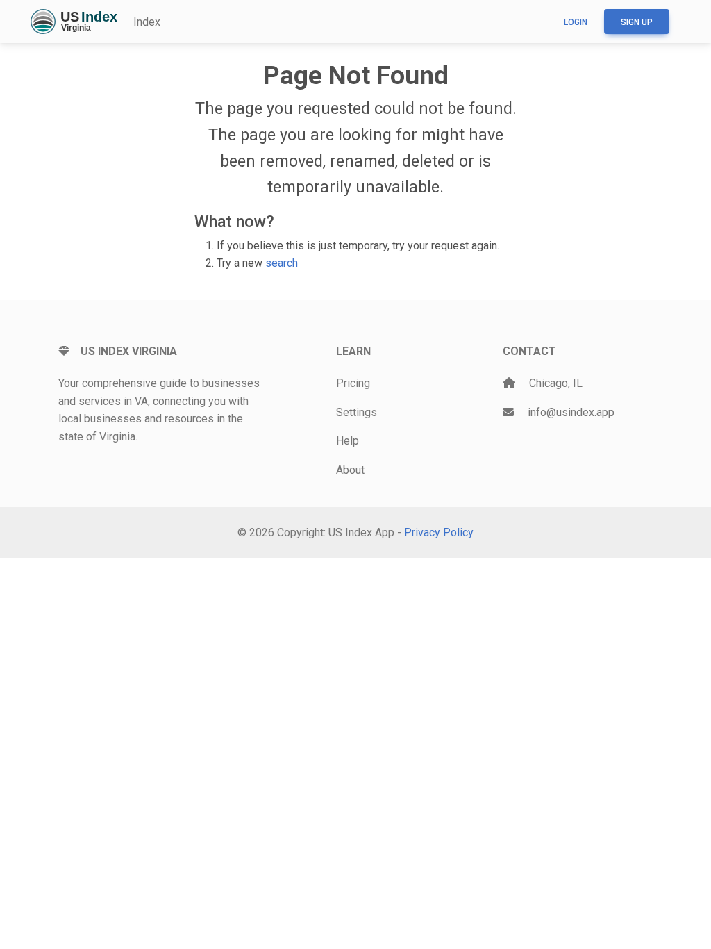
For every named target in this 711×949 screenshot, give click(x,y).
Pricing (353, 383)
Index (146, 21)
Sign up (637, 22)
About (350, 470)
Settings (356, 412)
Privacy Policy (439, 532)
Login (575, 22)
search (281, 263)
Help (347, 440)
